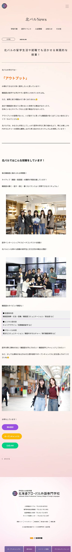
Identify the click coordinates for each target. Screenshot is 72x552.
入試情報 (38, 29)
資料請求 (29, 549)
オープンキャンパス (14, 549)
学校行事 (14, 29)
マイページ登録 (43, 549)
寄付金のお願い (45, 521)
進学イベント (26, 29)
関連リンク (19, 521)
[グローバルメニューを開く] (67, 6)
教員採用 (36, 521)
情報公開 (53, 521)
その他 (58, 29)
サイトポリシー (28, 521)
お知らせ (49, 29)
